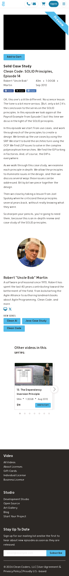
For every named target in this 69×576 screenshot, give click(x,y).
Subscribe (56, 553)
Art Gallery (10, 507)
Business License (14, 479)
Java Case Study (35, 320)
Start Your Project (15, 516)
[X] (10, 309)
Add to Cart (14, 56)
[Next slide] (54, 389)
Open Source (12, 503)
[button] (64, 4)
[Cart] (43, 4)
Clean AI (12, 320)
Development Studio (16, 499)
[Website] (5, 309)
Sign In (53, 4)
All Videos (10, 462)
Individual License (15, 475)
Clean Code (14, 328)
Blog (6, 512)
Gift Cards (10, 471)
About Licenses (13, 466)
